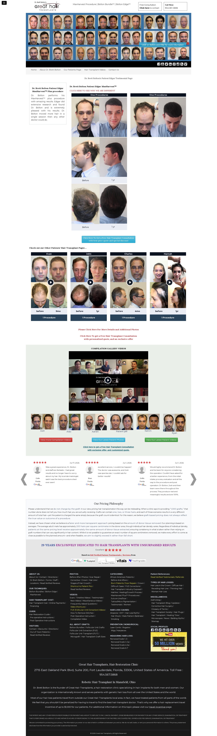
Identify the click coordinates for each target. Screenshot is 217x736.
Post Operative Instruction (82, 616)
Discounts (42, 629)
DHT (121, 613)
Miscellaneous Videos (92, 601)
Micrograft (75, 637)
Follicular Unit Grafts (95, 627)
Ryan (174, 433)
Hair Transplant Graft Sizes (93, 637)
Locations (34, 583)
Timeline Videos (83, 598)
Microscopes (157, 618)
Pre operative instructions (41, 617)
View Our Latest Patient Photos (108, 440)
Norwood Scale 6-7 (119, 648)
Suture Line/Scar (118, 598)
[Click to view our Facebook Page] (159, 64)
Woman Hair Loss (159, 592)
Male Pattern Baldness (132, 616)
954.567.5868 (171, 8)
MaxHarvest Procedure (84, 4)
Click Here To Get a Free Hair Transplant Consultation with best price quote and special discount (108, 239)
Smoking (115, 619)
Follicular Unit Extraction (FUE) (84, 630)
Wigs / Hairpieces (118, 630)
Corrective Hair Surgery (162, 606)
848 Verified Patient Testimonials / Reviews (110, 555)
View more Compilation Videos (56, 440)
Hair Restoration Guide (39, 614)
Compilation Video (79, 619)
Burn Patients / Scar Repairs (123, 583)
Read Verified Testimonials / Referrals (167, 577)
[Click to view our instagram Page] (178, 64)
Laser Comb (115, 627)
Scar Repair (95, 577)
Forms (49, 580)
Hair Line (93, 580)
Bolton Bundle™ (106, 4)
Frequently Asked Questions (84, 604)
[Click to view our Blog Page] (182, 64)
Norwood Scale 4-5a (120, 645)
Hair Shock (116, 616)
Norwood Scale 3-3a (120, 642)
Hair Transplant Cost (38, 603)
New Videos (76, 601)
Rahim (148, 431)
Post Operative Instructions (42, 621)
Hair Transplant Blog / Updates (165, 603)
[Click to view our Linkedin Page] (170, 64)
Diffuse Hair (177, 585)
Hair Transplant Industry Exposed (126, 589)
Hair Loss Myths (132, 613)
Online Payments (57, 603)
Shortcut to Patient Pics (81, 586)
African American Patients (121, 577)
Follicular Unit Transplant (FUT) (84, 634)
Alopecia (114, 613)
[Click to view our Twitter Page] (166, 64)
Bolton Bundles (36, 592)
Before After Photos (79, 577)
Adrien (95, 431)
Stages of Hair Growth (80, 583)
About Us (33, 577)
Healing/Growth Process (130, 592)
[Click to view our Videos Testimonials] (162, 64)
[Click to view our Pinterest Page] (174, 64)
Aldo (69, 431)
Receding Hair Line (159, 588)
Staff (55, 580)
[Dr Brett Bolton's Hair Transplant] (47, 6)
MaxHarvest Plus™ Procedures (125, 595)
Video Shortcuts (78, 607)
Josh (42, 431)
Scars (72, 598)
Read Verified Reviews (50, 583)
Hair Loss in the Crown (161, 585)
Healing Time (173, 615)
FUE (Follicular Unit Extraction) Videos (88, 610)
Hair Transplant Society (161, 612)
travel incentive (157, 707)
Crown (84, 580)
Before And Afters (119, 580)
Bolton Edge (51, 592)
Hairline (114, 592)
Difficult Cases (117, 586)
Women (127, 605)
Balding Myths (177, 618)
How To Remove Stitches (82, 613)
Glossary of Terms (159, 609)
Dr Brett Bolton (37, 580)
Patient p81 (121, 431)
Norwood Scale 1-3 (118, 639)
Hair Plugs (178, 612)
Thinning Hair (176, 588)
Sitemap (155, 621)
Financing (34, 606)
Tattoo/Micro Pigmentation (123, 601)
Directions (52, 577)
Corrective (75, 580)
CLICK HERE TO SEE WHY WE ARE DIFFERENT (92, 90)
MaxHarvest (35, 595)
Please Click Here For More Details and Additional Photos (108, 329)
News (166, 618)
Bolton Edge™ (123, 4)
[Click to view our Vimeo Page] (186, 64)
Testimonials (97, 598)
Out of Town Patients (40, 632)
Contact (43, 577)
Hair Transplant (158, 615)
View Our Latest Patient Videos (161, 440)
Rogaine (126, 627)
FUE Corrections (132, 586)
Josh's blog (155, 600)
